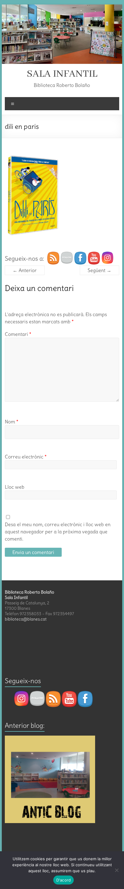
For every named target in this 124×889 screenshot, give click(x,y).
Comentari (18, 334)
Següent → (99, 270)
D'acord (63, 880)
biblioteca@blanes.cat (26, 619)
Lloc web (14, 487)
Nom (11, 422)
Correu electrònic (26, 457)
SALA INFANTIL (62, 74)
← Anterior (25, 270)
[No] (116, 870)
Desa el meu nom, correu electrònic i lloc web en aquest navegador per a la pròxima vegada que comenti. (57, 531)
